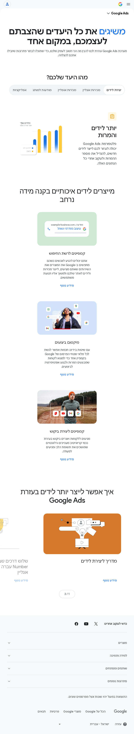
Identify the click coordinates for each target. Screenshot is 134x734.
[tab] (114, 90)
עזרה (118, 724)
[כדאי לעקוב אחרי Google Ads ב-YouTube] (86, 624)
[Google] (120, 711)
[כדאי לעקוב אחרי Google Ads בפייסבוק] (76, 624)
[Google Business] (120, 4)
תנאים (42, 711)
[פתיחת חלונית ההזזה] (128, 4)
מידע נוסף (67, 285)
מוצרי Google (72, 711)
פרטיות (54, 711)
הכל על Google (95, 711)
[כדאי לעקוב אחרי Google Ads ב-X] (96, 624)
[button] (67, 643)
